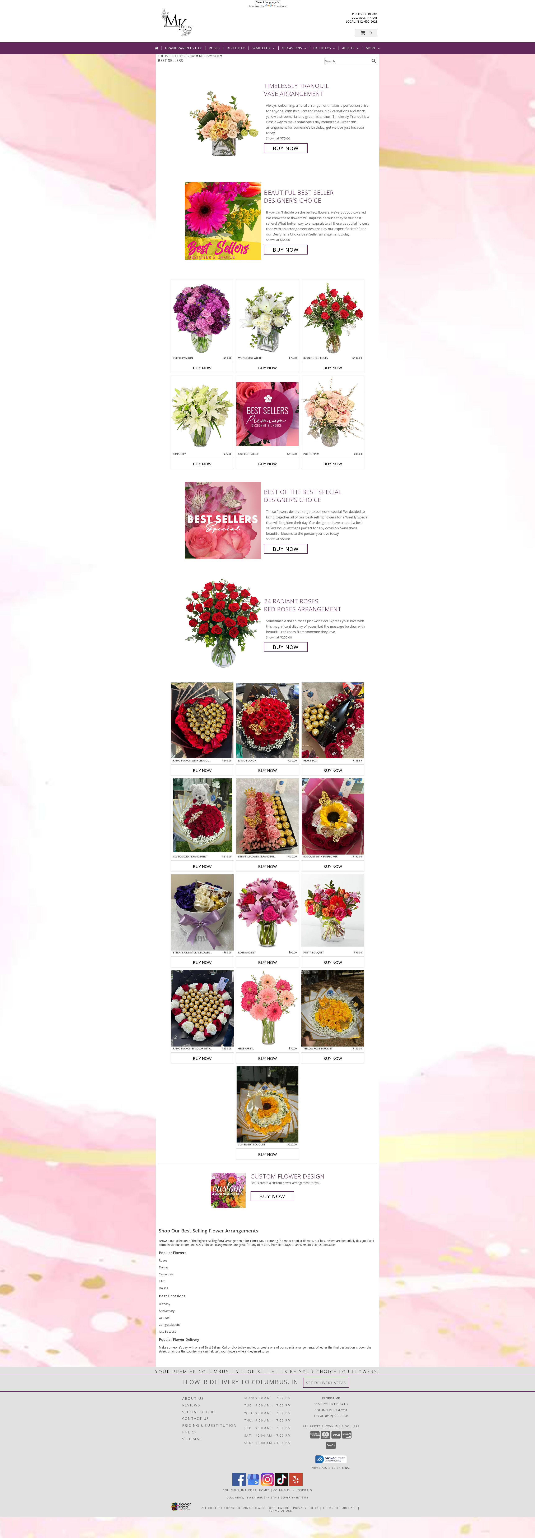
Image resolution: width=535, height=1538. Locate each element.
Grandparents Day (183, 48)
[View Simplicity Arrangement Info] (202, 414)
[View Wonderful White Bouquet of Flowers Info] (267, 318)
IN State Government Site (287, 1497)
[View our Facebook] (239, 1485)
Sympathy (261, 48)
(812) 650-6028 (367, 21)
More (371, 48)
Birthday (236, 48)
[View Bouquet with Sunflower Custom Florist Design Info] (332, 816)
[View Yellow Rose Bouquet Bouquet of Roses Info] (332, 1008)
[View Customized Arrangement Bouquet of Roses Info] (202, 816)
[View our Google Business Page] (253, 1485)
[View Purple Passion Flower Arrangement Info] (202, 318)
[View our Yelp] (296, 1485)
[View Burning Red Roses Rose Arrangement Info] (332, 318)
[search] (373, 61)
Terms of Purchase (340, 1508)
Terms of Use (280, 1510)
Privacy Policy (306, 1508)
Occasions (292, 48)
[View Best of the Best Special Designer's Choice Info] (223, 520)
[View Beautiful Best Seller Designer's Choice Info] (223, 221)
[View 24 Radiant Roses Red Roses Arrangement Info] (223, 624)
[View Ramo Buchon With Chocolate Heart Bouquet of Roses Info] (202, 720)
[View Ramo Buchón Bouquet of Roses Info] (267, 720)
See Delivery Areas (326, 1382)
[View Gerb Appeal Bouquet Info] (267, 1008)
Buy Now (286, 148)
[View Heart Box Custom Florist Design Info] (332, 720)
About (348, 48)
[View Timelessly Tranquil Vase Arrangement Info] (223, 117)
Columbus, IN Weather (245, 1497)
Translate (280, 6)
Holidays (322, 48)
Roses (214, 48)
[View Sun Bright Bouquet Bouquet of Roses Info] (267, 1104)
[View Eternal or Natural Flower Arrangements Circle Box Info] (202, 912)
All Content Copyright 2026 (226, 1508)
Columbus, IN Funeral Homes (246, 1490)
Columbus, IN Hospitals (292, 1490)
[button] (366, 33)
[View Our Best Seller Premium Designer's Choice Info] (267, 414)
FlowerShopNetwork (270, 1508)
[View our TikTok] (281, 1485)
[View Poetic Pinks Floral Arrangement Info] (332, 414)
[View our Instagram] (267, 1485)
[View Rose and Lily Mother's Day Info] (267, 912)
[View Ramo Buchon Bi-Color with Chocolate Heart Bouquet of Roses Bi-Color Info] (202, 1008)
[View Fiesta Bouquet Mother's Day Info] (332, 912)
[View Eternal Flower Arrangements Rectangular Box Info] (267, 816)
